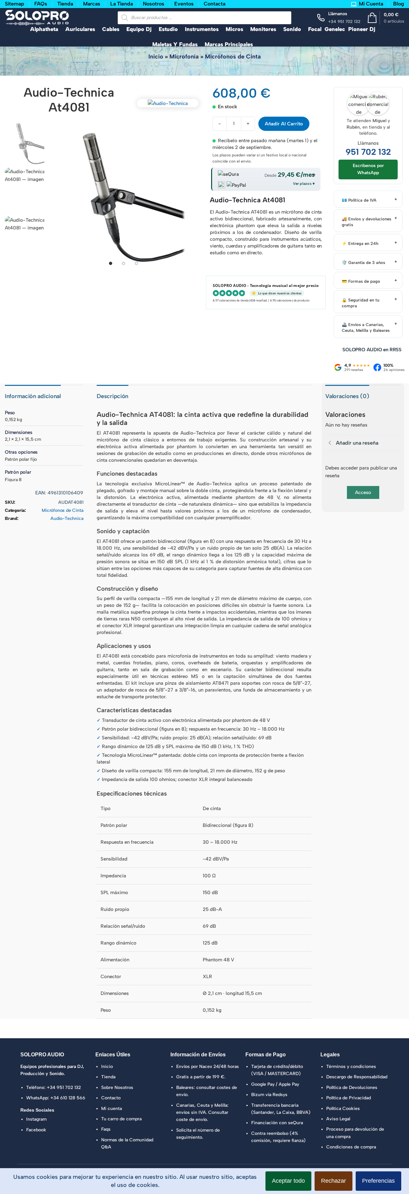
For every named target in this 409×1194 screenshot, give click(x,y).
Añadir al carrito (284, 124)
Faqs (106, 1129)
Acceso (363, 492)
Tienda (108, 1077)
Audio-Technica (66, 518)
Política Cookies (343, 1108)
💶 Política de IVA (359, 200)
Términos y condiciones (351, 1066)
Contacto (111, 1098)
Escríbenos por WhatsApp (368, 169)
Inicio (155, 56)
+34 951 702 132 (64, 1087)
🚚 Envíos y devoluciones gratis (366, 222)
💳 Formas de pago (361, 281)
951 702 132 (368, 152)
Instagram (36, 1119)
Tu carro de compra (121, 1119)
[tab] (110, 263)
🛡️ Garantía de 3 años (363, 262)
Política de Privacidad (348, 1098)
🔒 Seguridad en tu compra (360, 303)
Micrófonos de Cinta (233, 56)
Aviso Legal (338, 1119)
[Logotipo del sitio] (37, 17)
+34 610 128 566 (67, 1098)
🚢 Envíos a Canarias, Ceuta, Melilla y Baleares (366, 327)
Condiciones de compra (351, 1147)
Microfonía (184, 56)
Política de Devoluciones (351, 1087)
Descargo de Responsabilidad (356, 1077)
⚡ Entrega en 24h (360, 243)
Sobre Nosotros (117, 1087)
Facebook (36, 1130)
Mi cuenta (111, 1108)
